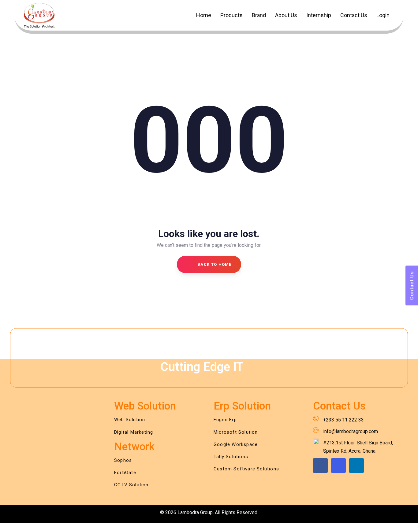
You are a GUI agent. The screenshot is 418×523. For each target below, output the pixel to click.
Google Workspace (236, 444)
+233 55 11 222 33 (343, 420)
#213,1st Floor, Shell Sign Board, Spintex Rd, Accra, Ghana (358, 447)
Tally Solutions (231, 456)
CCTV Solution (131, 485)
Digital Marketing (133, 432)
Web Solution (129, 419)
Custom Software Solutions (246, 469)
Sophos (123, 460)
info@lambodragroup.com (350, 431)
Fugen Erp (225, 419)
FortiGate (125, 472)
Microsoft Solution (236, 432)
